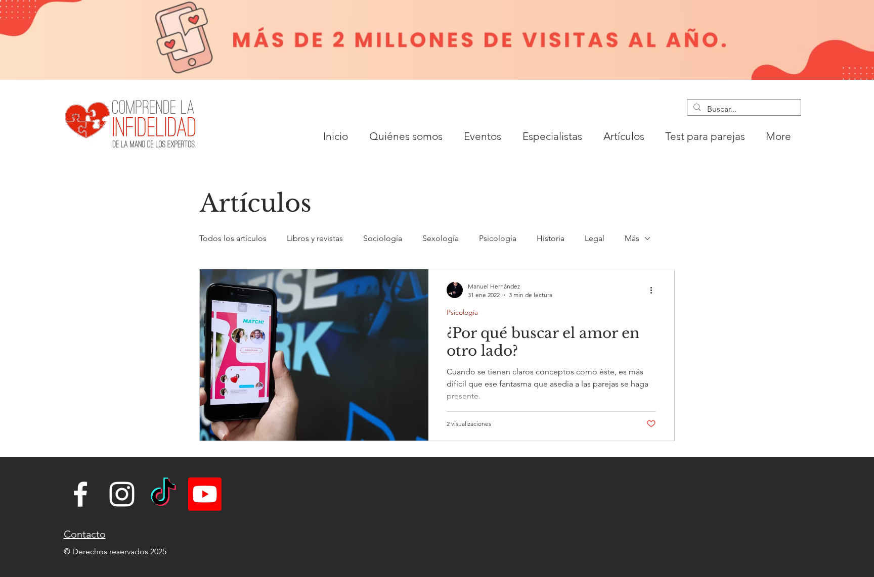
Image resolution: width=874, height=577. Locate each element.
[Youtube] (205, 494)
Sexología (440, 238)
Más (632, 238)
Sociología (382, 238)
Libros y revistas (315, 238)
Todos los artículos (233, 238)
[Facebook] (80, 494)
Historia (550, 238)
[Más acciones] (654, 290)
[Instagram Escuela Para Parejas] (122, 494)
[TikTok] (163, 494)
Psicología (497, 238)
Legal (594, 238)
